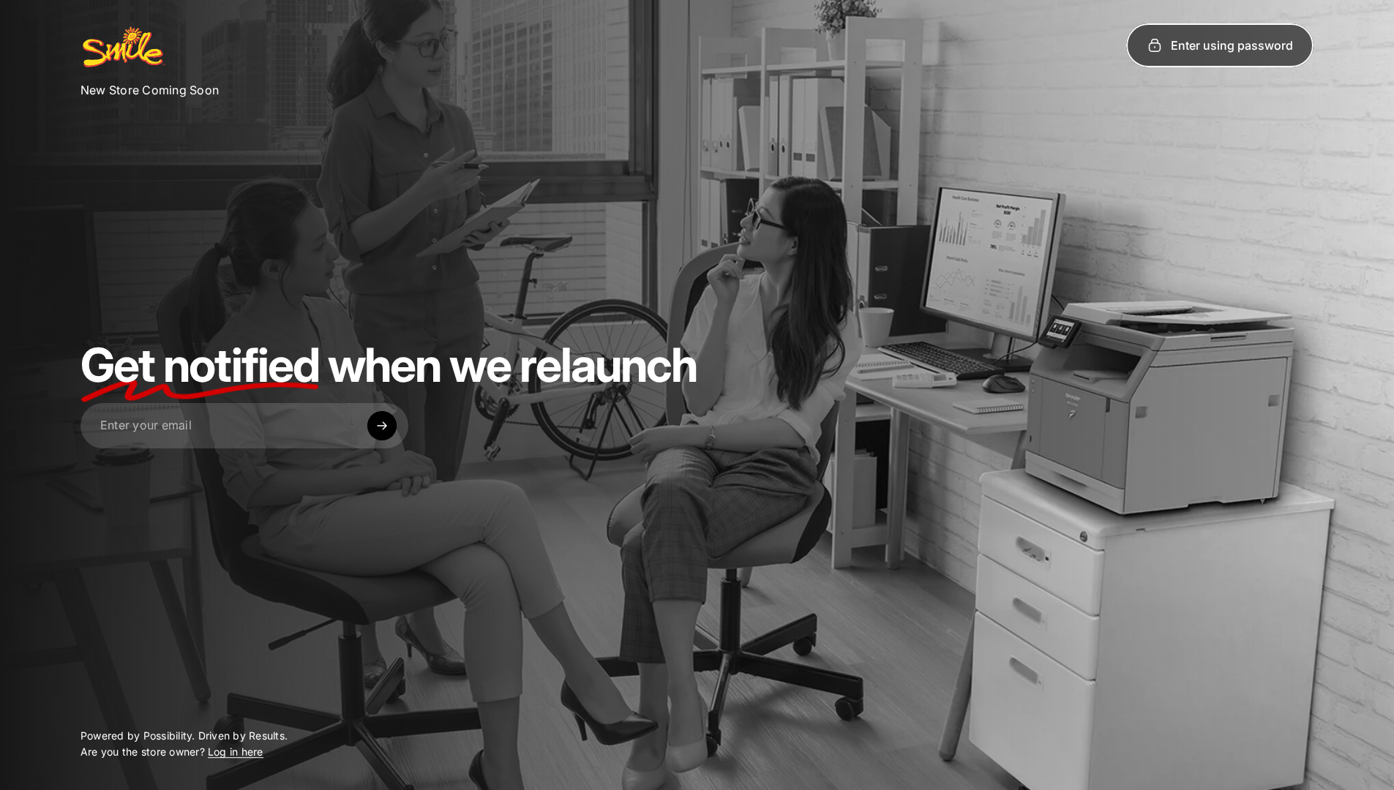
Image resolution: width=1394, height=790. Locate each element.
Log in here (235, 752)
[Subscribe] (382, 425)
